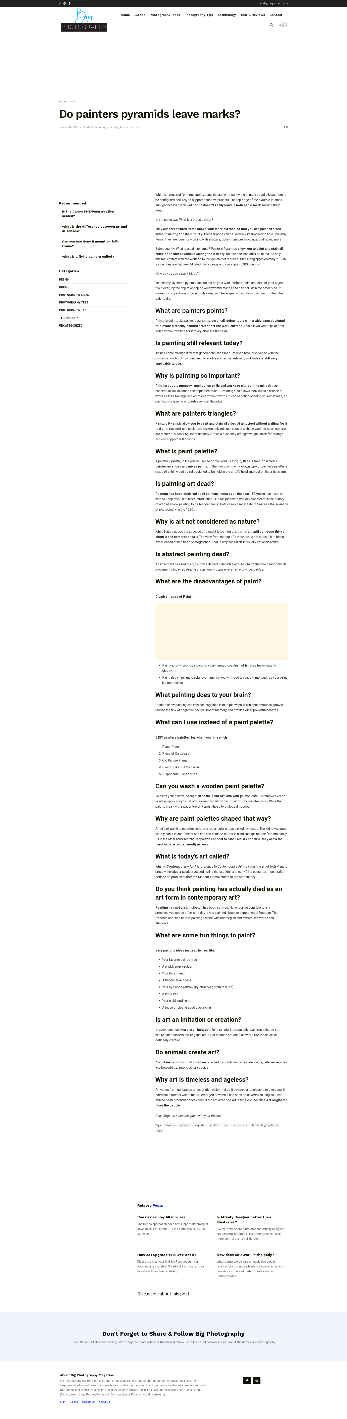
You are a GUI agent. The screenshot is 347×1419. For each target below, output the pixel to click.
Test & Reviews (252, 15)
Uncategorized (71, 325)
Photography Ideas (165, 15)
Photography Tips (199, 15)
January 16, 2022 (68, 127)
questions (240, 1125)
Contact (276, 15)
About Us (104, 1401)
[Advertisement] (173, 67)
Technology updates (265, 1125)
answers (185, 1125)
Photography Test (73, 302)
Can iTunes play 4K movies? (161, 1217)
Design (64, 279)
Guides (139, 15)
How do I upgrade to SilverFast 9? (166, 1255)
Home (125, 15)
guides (213, 1125)
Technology (226, 15)
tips (159, 1131)
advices (170, 1125)
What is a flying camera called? (88, 256)
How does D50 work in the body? (245, 1255)
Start (62, 1401)
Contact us (88, 1401)
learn (226, 1125)
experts (200, 1125)
